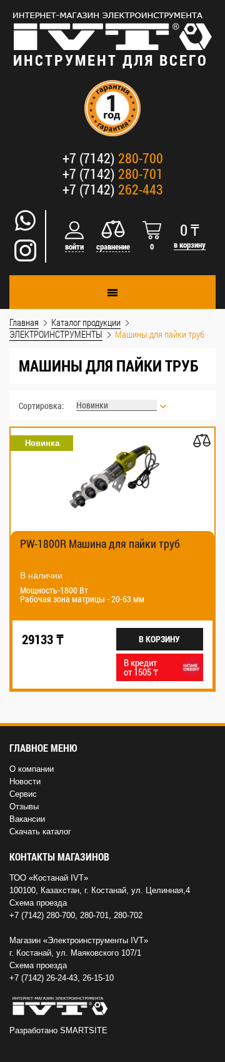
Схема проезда (38, 903)
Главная (24, 322)
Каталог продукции (86, 322)
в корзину (190, 245)
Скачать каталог (40, 831)
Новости (25, 781)
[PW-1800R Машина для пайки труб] (112, 479)
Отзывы (24, 806)
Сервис (23, 794)
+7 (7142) (112, 158)
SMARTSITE (84, 1030)
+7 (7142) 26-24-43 (43, 978)
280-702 (128, 915)
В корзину (159, 639)
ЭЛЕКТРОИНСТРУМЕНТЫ (55, 334)
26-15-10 (98, 978)
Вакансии (27, 819)
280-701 (94, 915)
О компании (31, 769)
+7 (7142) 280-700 (42, 915)
